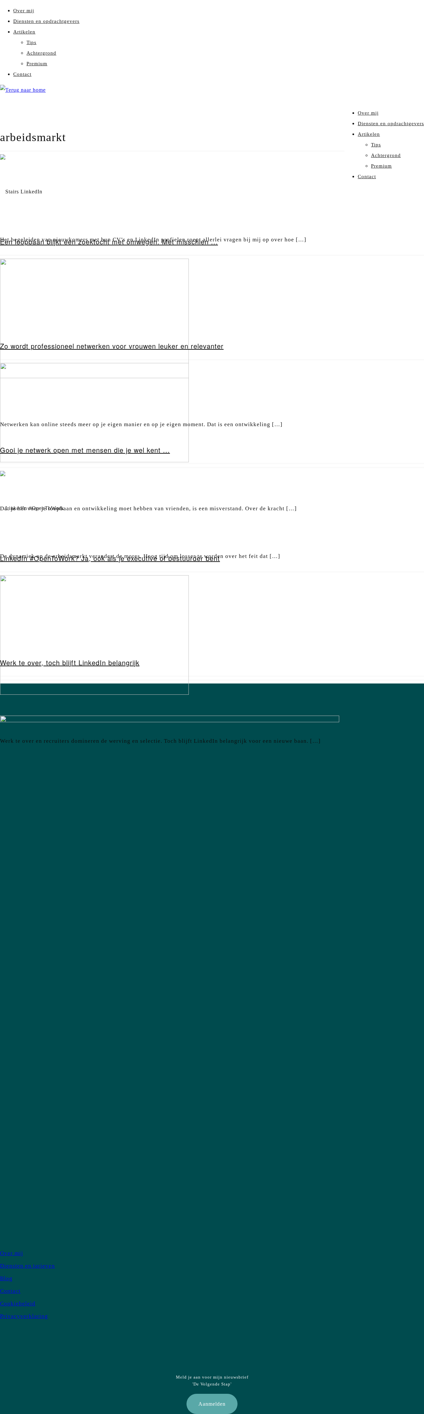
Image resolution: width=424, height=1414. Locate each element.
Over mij (23, 10)
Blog (6, 1278)
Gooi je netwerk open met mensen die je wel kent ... (85, 450)
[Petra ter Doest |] (23, 90)
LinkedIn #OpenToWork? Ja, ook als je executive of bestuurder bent (110, 558)
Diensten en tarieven (27, 1266)
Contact (22, 74)
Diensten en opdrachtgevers (46, 21)
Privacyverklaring (24, 1316)
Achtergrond (41, 53)
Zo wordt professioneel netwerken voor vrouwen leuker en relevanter (112, 346)
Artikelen (24, 31)
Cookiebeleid (17, 1303)
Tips (31, 42)
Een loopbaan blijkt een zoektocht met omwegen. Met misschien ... (109, 241)
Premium (36, 63)
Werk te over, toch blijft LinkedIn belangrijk (69, 662)
